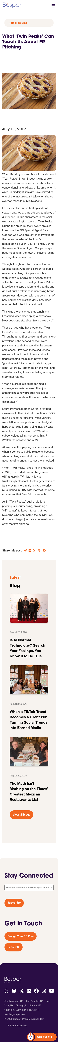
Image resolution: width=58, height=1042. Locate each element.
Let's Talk (13, 947)
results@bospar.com (15, 1014)
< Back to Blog (18, 23)
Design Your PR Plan (20, 936)
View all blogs (21, 814)
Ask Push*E (44, 1037)
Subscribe (14, 903)
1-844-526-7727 (12, 1010)
